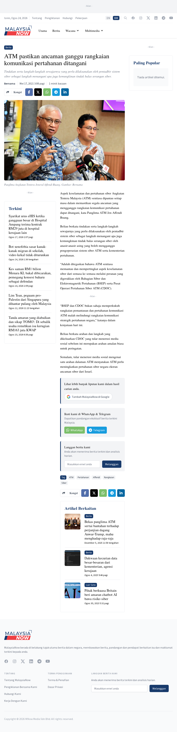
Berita (56, 31)
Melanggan (111, 464)
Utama (43, 31)
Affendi (96, 477)
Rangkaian (109, 477)
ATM (71, 477)
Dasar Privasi (55, 687)
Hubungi (68, 18)
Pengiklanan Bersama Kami (20, 687)
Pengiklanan (52, 18)
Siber (64, 482)
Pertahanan (83, 477)
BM (116, 18)
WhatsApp (77, 430)
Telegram (99, 430)
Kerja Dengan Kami (15, 700)
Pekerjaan (81, 18)
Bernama (9, 83)
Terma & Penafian (58, 680)
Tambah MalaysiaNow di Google (90, 396)
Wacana (70, 31)
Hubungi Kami (12, 694)
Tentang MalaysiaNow (17, 680)
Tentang (37, 18)
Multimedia (92, 31)
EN (108, 18)
